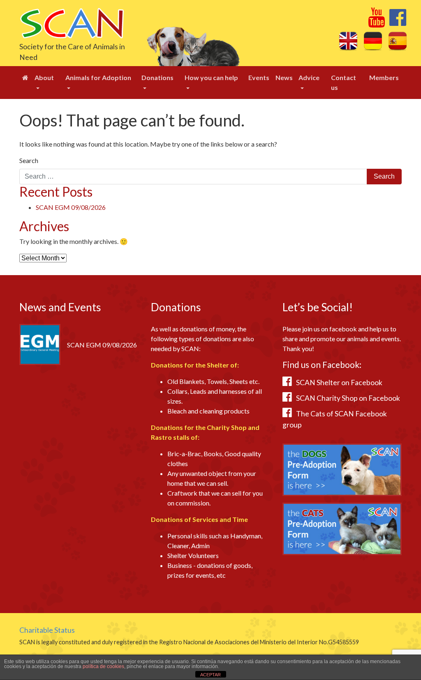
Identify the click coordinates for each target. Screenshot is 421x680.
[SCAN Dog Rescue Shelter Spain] (71, 22)
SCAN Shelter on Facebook (339, 382)
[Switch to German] (373, 40)
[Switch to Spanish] (397, 40)
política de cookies (103, 666)
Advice (308, 77)
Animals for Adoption (98, 77)
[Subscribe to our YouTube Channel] (376, 22)
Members (384, 77)
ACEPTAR (210, 674)
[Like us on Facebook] (397, 22)
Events (258, 77)
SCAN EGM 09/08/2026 (71, 207)
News (284, 77)
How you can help (211, 77)
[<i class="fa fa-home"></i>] (25, 77)
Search (28, 160)
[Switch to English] (348, 40)
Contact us (343, 82)
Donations (157, 77)
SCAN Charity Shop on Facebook (348, 398)
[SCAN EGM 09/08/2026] (39, 343)
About (44, 77)
